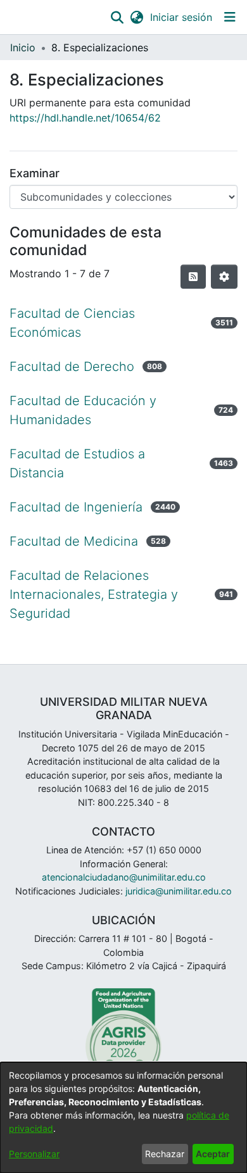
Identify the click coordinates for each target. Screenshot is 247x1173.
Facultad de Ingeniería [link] (76, 507)
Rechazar (164, 1153)
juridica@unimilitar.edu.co (178, 891)
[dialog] (123, 1117)
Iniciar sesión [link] (181, 17)
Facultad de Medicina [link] (74, 541)
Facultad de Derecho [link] (72, 366)
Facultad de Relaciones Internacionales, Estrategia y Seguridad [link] (94, 594)
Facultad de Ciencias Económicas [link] (72, 323)
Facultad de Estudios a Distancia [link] (77, 463)
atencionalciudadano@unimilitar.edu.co (124, 877)
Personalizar (34, 1153)
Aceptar (213, 1153)
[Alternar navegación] (230, 17)
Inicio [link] (22, 47)
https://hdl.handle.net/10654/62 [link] (85, 117)
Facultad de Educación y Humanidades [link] (83, 410)
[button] (117, 17)
